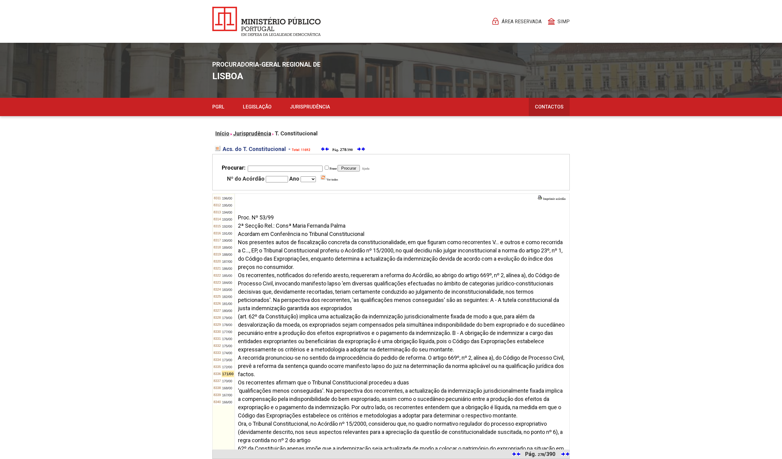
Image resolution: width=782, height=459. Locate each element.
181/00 (227, 304)
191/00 (227, 233)
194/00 (227, 212)
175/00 (227, 346)
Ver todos (332, 179)
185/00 (227, 275)
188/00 (227, 254)
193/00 (227, 219)
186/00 (227, 268)
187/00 (227, 261)
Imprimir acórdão (554, 198)
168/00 (227, 388)
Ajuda (365, 168)
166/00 (227, 402)
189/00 (227, 247)
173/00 (227, 360)
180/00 (227, 311)
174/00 (227, 353)
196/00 (227, 198)
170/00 (227, 381)
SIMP (563, 21)
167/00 (227, 395)
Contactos (549, 107)
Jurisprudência (310, 107)
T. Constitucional (296, 133)
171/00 (228, 374)
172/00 (227, 367)
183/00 (227, 290)
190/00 (227, 240)
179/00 (227, 318)
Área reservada (522, 21)
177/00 (227, 332)
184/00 (227, 283)
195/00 (227, 205)
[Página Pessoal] (266, 21)
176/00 (227, 339)
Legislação (257, 107)
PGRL (218, 107)
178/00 (227, 325)
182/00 (227, 297)
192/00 (227, 226)
